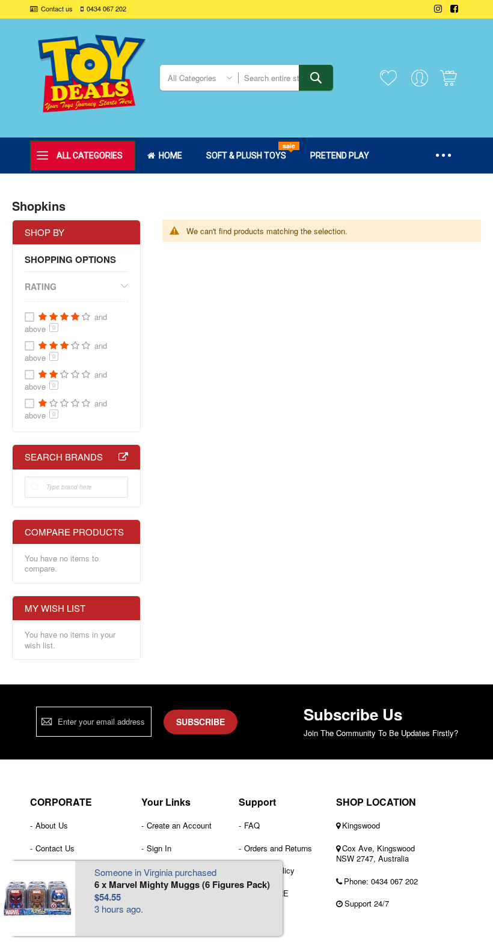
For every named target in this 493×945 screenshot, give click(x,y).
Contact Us (55, 848)
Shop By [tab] (44, 232)
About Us (51, 825)
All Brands (123, 457)
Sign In (159, 848)
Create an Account (179, 825)
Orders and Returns (278, 848)
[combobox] (285, 78)
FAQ (252, 825)
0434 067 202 (106, 8)
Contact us (57, 8)
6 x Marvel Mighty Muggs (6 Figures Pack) (182, 884)
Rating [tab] (41, 286)
